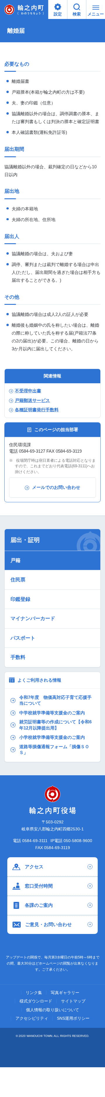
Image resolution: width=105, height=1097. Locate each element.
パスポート (22, 638)
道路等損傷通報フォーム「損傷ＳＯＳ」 (54, 749)
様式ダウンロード (36, 1001)
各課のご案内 (39, 905)
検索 (77, 14)
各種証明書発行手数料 (37, 409)
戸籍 (15, 560)
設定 (58, 14)
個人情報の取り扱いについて (52, 1010)
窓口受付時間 (39, 885)
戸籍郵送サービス (32, 400)
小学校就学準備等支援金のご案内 (52, 737)
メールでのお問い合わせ (56, 487)
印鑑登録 (20, 599)
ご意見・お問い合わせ (48, 924)
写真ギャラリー (65, 993)
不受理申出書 (28, 391)
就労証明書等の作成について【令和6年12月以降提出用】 (55, 725)
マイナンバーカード (32, 618)
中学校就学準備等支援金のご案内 (52, 713)
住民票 (17, 579)
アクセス (34, 866)
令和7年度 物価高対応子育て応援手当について (55, 700)
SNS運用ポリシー (73, 1018)
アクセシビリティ (31, 1018)
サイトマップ (73, 1001)
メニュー (96, 14)
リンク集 (34, 993)
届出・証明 (25, 540)
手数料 (17, 657)
